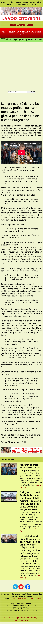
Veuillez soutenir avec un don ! (21, 32)
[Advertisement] (21, 64)
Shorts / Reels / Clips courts (13, 617)
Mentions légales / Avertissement (28, 618)
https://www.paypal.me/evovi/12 (27, 598)
